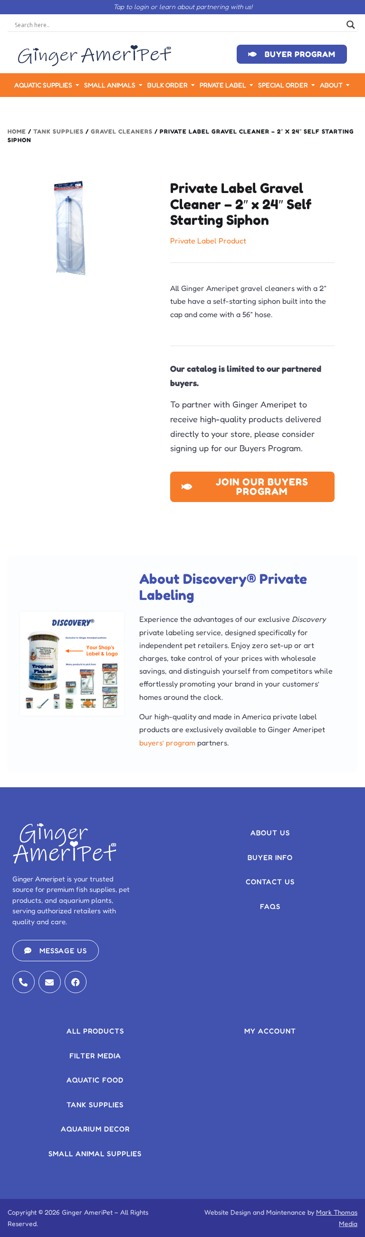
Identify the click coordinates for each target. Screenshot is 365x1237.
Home (17, 131)
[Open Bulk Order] (193, 85)
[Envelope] (49, 982)
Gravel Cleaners (122, 131)
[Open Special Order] (313, 85)
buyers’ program (167, 742)
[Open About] (348, 85)
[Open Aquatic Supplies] (77, 85)
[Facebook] (76, 982)
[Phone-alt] (23, 982)
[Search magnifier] (350, 24)
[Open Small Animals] (141, 85)
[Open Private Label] (251, 85)
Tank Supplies (58, 131)
